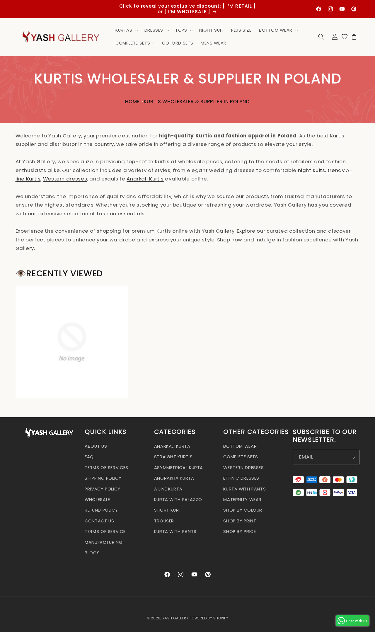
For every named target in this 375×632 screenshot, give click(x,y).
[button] (126, 30)
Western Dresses (243, 468)
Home (132, 101)
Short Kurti (168, 510)
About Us (96, 446)
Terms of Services (106, 468)
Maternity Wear (242, 499)
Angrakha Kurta (174, 478)
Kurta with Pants (175, 531)
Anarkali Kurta (172, 446)
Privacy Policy (102, 489)
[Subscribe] (352, 457)
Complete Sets (240, 457)
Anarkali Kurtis (145, 178)
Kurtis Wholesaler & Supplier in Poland (197, 101)
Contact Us (99, 521)
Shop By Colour (242, 510)
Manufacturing (103, 542)
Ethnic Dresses (241, 478)
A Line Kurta (168, 489)
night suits (311, 170)
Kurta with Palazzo (178, 499)
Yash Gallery (176, 618)
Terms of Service (105, 531)
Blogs (92, 553)
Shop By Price (239, 531)
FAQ (89, 457)
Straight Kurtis (173, 457)
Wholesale (97, 499)
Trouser (164, 521)
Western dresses (65, 178)
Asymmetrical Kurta (178, 468)
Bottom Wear (240, 446)
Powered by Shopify (209, 618)
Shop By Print (239, 521)
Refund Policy (101, 510)
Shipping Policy (103, 478)
